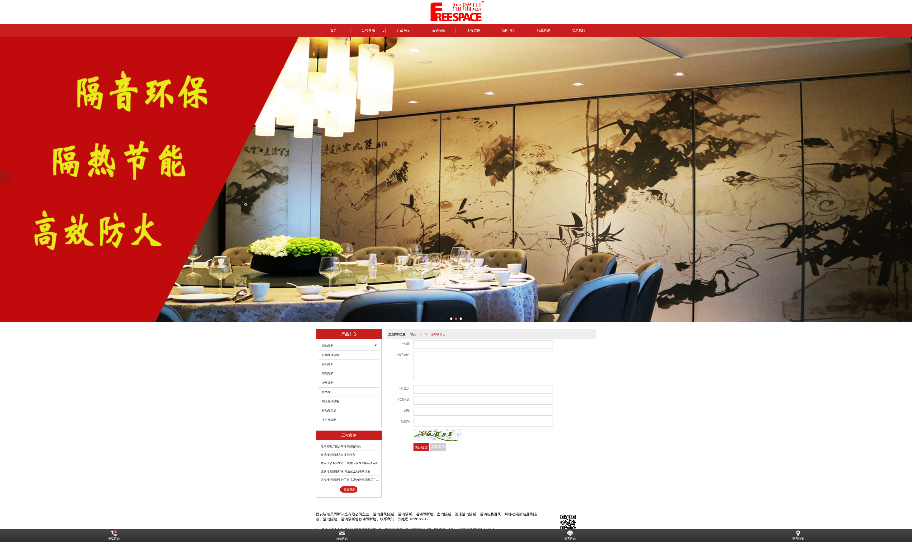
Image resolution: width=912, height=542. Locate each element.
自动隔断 (327, 364)
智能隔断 (327, 373)
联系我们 (578, 30)
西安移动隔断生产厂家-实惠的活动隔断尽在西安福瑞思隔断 (350, 479)
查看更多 (349, 489)
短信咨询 (342, 538)
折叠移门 (327, 392)
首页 (333, 30)
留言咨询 (570, 538)
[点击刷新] (437, 435)
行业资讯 (543, 30)
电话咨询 (114, 538)
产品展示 (403, 30)
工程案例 (473, 30)
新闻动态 (508, 30)
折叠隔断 (327, 382)
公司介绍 (368, 30)
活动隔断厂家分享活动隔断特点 (341, 446)
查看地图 (798, 538)
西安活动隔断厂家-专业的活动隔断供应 (345, 471)
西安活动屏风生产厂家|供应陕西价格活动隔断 (349, 463)
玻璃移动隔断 (330, 355)
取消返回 (438, 447)
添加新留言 (438, 334)
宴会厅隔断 (329, 420)
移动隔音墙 (329, 410)
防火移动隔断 (330, 401)
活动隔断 (438, 30)
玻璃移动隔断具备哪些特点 (338, 454)
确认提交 (421, 447)
